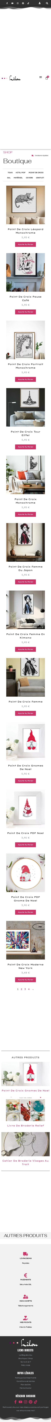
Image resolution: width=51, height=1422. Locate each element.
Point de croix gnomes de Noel (25, 1090)
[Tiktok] (28, 3)
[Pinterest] (23, 3)
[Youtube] (12, 3)
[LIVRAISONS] (25, 1254)
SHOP (7, 152)
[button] (47, 3)
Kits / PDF (20, 173)
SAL (8, 178)
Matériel (18, 178)
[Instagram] (17, 3)
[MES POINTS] (25, 1318)
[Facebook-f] (7, 3)
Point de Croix (36, 173)
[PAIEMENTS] (25, 1275)
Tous (10, 173)
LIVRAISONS (25, 1258)
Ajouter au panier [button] (25, 244)
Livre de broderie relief (25, 1125)
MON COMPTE (25, 1301)
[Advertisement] (25, 1020)
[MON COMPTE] (25, 1296)
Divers (29, 178)
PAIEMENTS (25, 1280)
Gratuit (40, 178)
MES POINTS (25, 1322)
